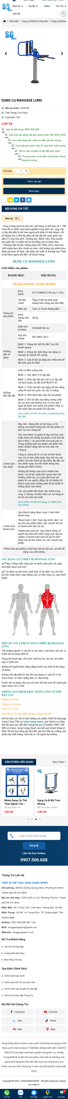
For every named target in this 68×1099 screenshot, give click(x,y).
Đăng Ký (34, 845)
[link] (18, 6)
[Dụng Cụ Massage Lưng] (34, 60)
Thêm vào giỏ (34, 181)
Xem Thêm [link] (58, 762)
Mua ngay (34, 191)
